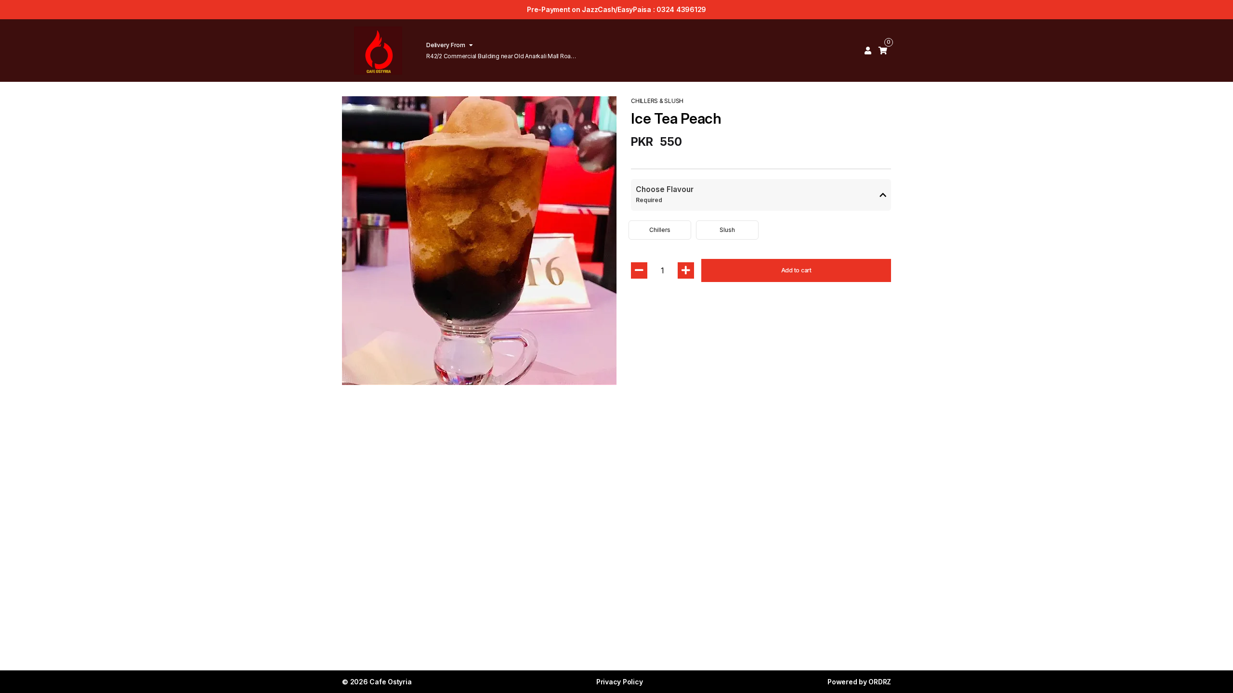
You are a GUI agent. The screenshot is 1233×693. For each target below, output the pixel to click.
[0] (883, 50)
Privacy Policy (619, 682)
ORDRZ (879, 682)
